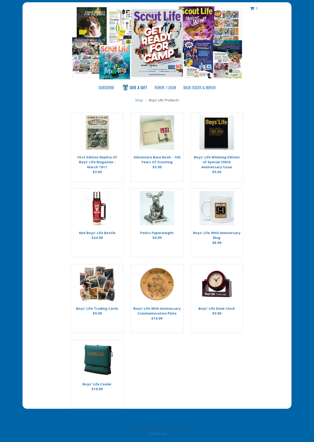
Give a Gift (138, 87)
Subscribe (106, 87)
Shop (199, 88)
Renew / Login (165, 87)
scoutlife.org (157, 433)
